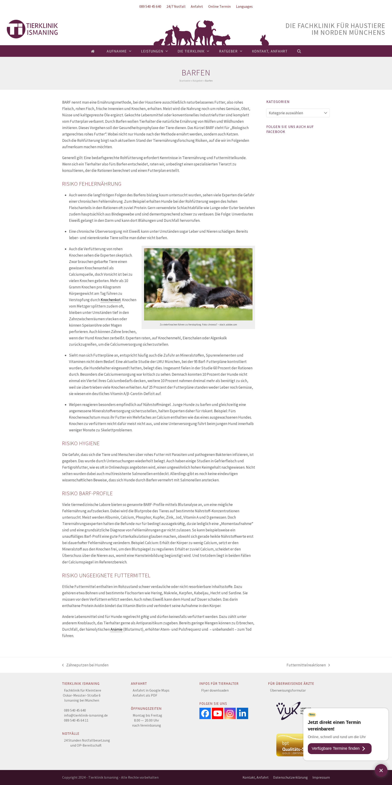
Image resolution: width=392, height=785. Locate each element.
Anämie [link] (116, 629)
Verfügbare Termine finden (336, 748)
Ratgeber (198, 80)
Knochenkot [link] (111, 299)
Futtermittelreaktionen (306, 665)
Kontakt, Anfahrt (256, 777)
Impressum (321, 777)
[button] (299, 51)
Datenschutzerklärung (290, 777)
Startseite (184, 80)
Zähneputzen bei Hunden (85, 665)
